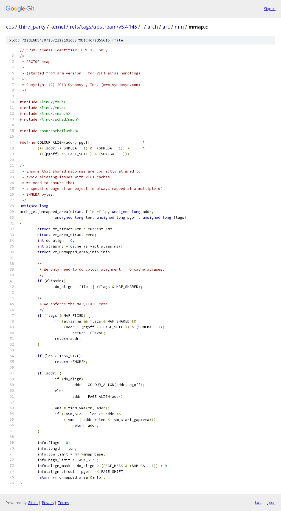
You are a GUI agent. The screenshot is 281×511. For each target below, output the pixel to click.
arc (166, 26)
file (118, 40)
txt (258, 502)
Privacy (48, 502)
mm (179, 26)
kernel (57, 26)
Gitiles (33, 502)
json (271, 502)
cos (10, 26)
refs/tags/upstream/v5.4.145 (103, 26)
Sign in (270, 8)
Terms (63, 502)
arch (152, 26)
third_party (32, 26)
